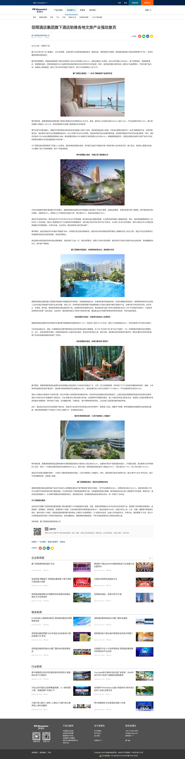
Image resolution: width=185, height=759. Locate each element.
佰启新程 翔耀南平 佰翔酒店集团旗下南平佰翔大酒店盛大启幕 (51, 580)
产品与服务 (58, 10)
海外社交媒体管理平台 (70, 740)
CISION (134, 752)
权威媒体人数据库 (69, 738)
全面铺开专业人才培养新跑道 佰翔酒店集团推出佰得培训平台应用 (113, 649)
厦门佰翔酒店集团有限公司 (40, 35)
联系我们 (92, 10)
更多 (150, 558)
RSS (49, 752)
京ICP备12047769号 (131, 756)
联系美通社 (130, 725)
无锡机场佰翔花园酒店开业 (105, 579)
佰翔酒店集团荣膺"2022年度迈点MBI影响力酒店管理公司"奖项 (51, 634)
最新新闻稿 (43, 17)
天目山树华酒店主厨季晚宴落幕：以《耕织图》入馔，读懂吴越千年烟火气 (51, 689)
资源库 (82, 10)
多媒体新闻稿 (83, 17)
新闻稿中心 (71, 10)
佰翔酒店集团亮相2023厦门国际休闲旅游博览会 (50, 649)
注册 (119, 3)
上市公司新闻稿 (97, 17)
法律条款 (34, 752)
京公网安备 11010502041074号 (113, 756)
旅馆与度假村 (53, 542)
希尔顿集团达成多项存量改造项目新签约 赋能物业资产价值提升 (51, 673)
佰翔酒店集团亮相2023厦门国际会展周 (110, 618)
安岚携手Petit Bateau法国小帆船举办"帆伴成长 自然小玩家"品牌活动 (114, 689)
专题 (51, 17)
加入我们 (97, 735)
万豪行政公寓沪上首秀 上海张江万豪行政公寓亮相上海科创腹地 (51, 704)
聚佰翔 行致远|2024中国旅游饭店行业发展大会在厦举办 (114, 565)
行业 (57, 17)
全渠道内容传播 (68, 733)
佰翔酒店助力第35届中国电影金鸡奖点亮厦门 (113, 633)
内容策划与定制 (68, 731)
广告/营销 (42, 542)
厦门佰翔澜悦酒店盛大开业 (43, 563)
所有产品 (66, 743)
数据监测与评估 (68, 735)
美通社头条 (72, 17)
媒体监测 (147, 3)
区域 (63, 17)
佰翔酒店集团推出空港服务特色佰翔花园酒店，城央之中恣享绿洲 (51, 595)
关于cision (97, 733)
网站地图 (43, 752)
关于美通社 (99, 725)
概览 (34, 17)
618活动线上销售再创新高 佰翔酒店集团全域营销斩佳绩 (51, 619)
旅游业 (62, 542)
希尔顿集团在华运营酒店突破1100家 (109, 702)
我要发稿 (135, 3)
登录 (125, 3)
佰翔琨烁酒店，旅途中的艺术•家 (108, 594)
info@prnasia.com (131, 733)
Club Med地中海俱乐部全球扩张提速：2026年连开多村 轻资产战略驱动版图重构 (114, 673)
